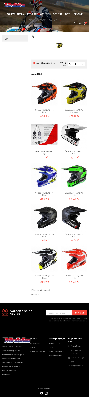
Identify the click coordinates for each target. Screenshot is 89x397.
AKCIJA (21, 14)
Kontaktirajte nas (55, 355)
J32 (6, 38)
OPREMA (57, 14)
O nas (51, 347)
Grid (33, 63)
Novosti (33, 347)
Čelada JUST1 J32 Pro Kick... (44, 111)
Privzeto (76, 64)
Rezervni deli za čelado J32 (44, 152)
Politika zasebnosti (56, 351)
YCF (42, 14)
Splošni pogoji (54, 343)
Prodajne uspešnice (37, 351)
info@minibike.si (77, 366)
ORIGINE (78, 14)
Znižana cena (35, 343)
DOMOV (10, 14)
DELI (48, 14)
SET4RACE (32, 14)
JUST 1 (68, 14)
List (37, 63)
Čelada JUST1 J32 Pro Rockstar (74, 111)
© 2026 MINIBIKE (44, 389)
